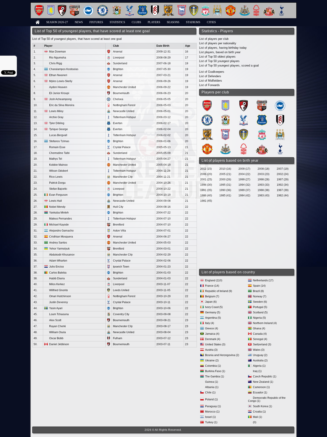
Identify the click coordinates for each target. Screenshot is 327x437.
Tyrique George (58, 129)
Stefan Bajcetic (58, 188)
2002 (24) (283, 174)
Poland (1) (211, 399)
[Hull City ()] (207, 130)
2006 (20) (206, 174)
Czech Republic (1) (264, 376)
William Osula (57, 332)
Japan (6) (211, 301)
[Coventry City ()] (225, 116)
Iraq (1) (257, 371)
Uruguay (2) (260, 355)
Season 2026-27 (57, 22)
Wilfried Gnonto (58, 290)
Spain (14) (259, 285)
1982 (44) (283, 195)
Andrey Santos (58, 242)
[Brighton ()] (280, 101)
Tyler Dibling (56, 123)
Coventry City (121, 314)
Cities (211, 22)
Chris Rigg (55, 63)
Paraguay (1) (213, 406)
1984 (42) (244, 195)
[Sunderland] (269, 6)
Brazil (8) (258, 291)
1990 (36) (225, 190)
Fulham (117, 338)
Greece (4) (211, 328)
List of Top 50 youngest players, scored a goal (229, 65)
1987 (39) (283, 190)
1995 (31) (225, 184)
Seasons (173, 22)
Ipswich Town (121, 266)
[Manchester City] (217, 6)
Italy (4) (209, 323)
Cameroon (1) (261, 387)
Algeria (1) (259, 365)
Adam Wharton (58, 260)
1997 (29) (283, 179)
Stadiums (193, 22)
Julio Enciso (56, 266)
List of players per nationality (217, 43)
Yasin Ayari (56, 308)
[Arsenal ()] (207, 101)
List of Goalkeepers (211, 71)
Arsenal (117, 51)
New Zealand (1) (263, 381)
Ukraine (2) (212, 360)
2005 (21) (225, 174)
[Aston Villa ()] (225, 101)
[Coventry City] (116, 6)
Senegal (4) (260, 339)
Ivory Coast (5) (214, 307)
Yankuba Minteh (59, 212)
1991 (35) (206, 190)
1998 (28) (263, 179)
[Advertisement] (247, 236)
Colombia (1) (213, 365)
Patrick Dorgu (57, 182)
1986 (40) (206, 195)
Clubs (136, 22)
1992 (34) (283, 184)
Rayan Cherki (57, 326)
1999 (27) (244, 179)
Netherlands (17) (263, 280)
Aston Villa (119, 230)
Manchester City (123, 176)
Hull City (118, 206)
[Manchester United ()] (207, 145)
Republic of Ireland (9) (218, 291)
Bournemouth (121, 93)
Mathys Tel (55, 158)
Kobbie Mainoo (58, 164)
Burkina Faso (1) (215, 371)
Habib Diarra (57, 278)
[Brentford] (74, 6)
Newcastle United (123, 111)
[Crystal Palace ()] (243, 116)
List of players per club (213, 38)
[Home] (37, 22)
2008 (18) (263, 168)
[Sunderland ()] (261, 145)
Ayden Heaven (58, 87)
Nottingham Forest (124, 105)
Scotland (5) (260, 312)
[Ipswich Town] (181, 6)
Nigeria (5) (259, 317)
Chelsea (118, 99)
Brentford (118, 224)
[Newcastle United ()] (225, 145)
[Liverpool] (205, 6)
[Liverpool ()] (262, 130)
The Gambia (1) (214, 376)
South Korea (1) (262, 406)
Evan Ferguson (58, 194)
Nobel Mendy (57, 206)
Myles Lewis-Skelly (60, 81)
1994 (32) (244, 184)
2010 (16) (225, 168)
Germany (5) (212, 312)
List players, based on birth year (219, 52)
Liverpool (118, 57)
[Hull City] (168, 6)
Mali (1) (257, 417)
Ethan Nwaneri (58, 75)
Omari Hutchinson (60, 296)
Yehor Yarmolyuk (59, 248)
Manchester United (124, 87)
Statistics (117, 22)
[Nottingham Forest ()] (243, 145)
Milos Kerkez (57, 284)
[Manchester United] (230, 6)
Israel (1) (210, 417)
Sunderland (120, 63)
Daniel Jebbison (59, 344)
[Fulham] (155, 6)
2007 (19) (283, 168)
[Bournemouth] (62, 6)
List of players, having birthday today (223, 47)
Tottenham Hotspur (124, 117)
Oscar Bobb (56, 338)
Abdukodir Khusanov (62, 254)
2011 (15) (206, 168)
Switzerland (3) (262, 344)
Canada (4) (260, 333)
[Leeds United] (193, 6)
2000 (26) (225, 179)
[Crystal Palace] (129, 6)
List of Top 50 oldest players (217, 56)
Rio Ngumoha (57, 57)
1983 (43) (263, 195)
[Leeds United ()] (243, 130)
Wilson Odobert (58, 170)
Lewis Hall (55, 200)
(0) (254, 422)
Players (154, 22)
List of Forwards (209, 85)
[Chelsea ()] (207, 116)
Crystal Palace (122, 147)
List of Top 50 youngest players (219, 61)
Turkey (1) (211, 422)
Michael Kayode (59, 224)
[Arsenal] (39, 6)
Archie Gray (56, 117)
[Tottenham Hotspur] (281, 6)
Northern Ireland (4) (265, 323)
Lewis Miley (56, 111)
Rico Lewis (56, 176)
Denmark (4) (212, 339)
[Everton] (142, 6)
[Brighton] (88, 6)
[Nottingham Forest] (256, 6)
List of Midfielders (210, 80)
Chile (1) (210, 392)
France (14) (212, 285)
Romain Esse (57, 147)
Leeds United (121, 290)
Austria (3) (211, 349)
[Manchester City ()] (280, 130)
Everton (117, 123)
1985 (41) (225, 195)
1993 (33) (263, 184)
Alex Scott (55, 320)
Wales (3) (258, 349)
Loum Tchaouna (59, 314)
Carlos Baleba (58, 272)
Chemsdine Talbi (59, 153)
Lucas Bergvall (58, 135)
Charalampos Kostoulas (63, 69)
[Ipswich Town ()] (225, 130)
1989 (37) (244, 190)
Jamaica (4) (212, 333)
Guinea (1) (211, 381)
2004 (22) (244, 174)
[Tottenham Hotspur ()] (280, 145)
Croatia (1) (259, 411)
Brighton (118, 69)
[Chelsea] (102, 6)
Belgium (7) (212, 296)
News (79, 22)
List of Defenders (210, 76)
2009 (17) (244, 168)
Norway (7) (259, 296)
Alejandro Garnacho (61, 230)
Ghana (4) (259, 328)
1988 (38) (263, 190)
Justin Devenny (58, 302)
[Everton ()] (262, 116)
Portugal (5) (260, 307)
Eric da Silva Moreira (61, 105)
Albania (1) (211, 387)
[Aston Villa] (51, 6)
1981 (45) (206, 200)
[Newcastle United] (244, 6)
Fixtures (96, 22)
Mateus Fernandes (60, 218)
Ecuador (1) (260, 392)
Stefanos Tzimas (59, 141)
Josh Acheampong (60, 99)
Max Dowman (57, 51)
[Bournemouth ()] (243, 101)
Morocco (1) (212, 411)
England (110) (213, 280)
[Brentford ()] (262, 101)
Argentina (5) (213, 317)
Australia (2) (260, 360)
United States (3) (215, 344)
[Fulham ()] (280, 116)
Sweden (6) (260, 301)
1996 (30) (206, 184)
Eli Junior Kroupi (59, 93)
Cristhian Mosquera (61, 236)
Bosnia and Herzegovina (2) (222, 355)
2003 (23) (263, 174)
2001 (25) (206, 179)
